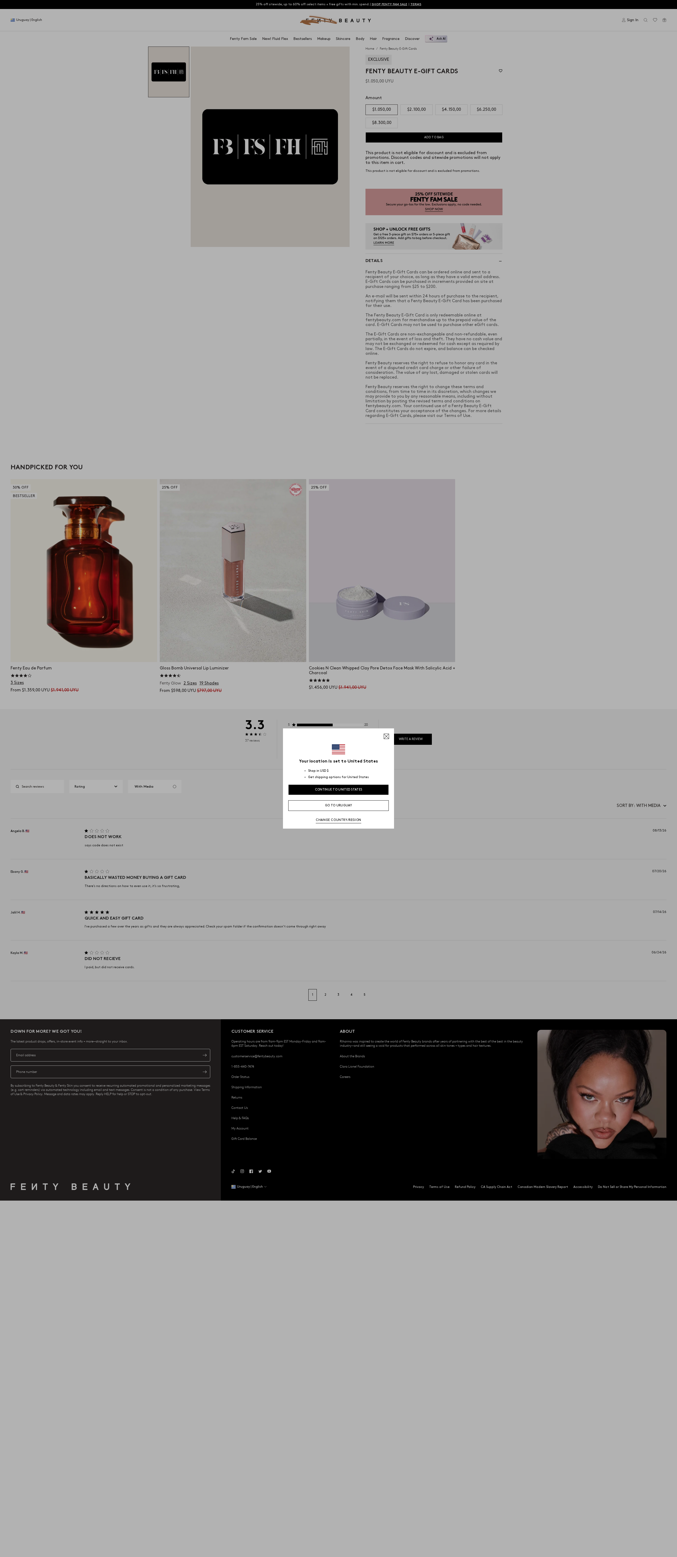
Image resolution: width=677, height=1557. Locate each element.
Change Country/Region (338, 820)
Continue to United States (338, 789)
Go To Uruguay (338, 805)
